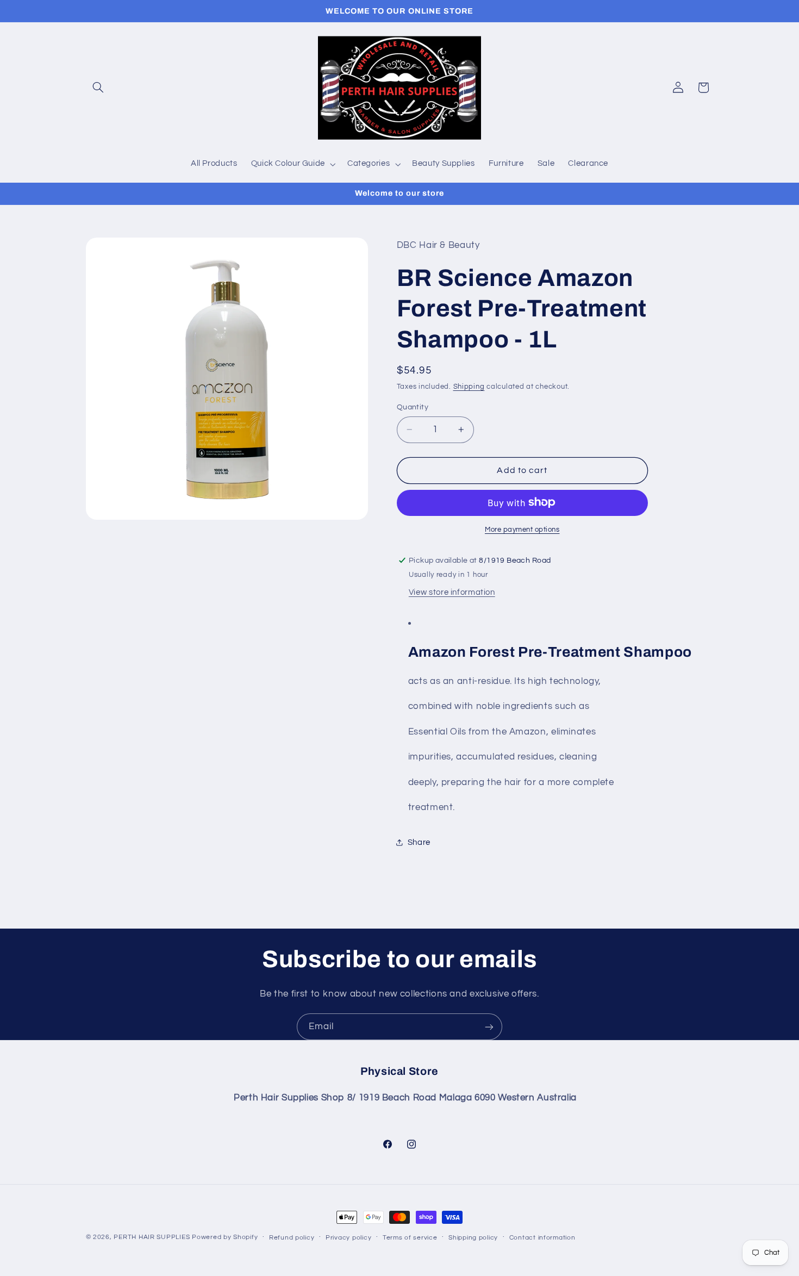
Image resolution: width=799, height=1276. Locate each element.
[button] (98, 87)
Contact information (542, 1238)
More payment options (522, 529)
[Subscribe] (489, 1026)
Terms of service (410, 1238)
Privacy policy (348, 1238)
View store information (452, 592)
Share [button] (419, 842)
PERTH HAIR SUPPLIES (152, 1237)
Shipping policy (473, 1238)
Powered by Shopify (225, 1237)
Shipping (469, 386)
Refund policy (292, 1238)
